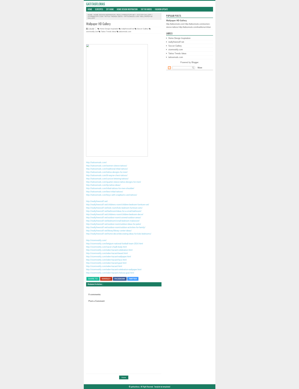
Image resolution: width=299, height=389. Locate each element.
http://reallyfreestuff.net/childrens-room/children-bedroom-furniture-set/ (117, 204)
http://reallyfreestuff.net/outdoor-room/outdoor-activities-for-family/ (115, 227)
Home (90, 9)
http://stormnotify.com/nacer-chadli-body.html (106, 247)
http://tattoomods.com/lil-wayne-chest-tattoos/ (107, 175)
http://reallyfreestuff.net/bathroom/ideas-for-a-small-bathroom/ (113, 211)
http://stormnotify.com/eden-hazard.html (104, 266)
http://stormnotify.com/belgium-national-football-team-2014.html (114, 243)
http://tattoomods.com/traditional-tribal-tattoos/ (107, 169)
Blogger (195, 62)
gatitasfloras (95, 3)
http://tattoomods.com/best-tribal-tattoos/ (104, 191)
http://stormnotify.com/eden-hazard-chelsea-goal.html (110, 273)
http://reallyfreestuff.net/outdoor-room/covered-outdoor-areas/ (113, 217)
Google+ (106, 279)
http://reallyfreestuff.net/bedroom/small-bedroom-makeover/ (113, 221)
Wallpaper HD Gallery (176, 20)
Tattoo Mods (146, 9)
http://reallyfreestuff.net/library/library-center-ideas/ (109, 230)
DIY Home (110, 9)
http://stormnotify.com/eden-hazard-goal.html (106, 263)
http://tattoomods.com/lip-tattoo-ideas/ (103, 185)
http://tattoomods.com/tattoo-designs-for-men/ (107, 172)
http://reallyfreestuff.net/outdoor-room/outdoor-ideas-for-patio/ (113, 224)
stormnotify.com (95, 16)
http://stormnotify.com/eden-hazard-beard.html (107, 253)
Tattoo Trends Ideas (113, 16)
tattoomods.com (131, 16)
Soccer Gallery (144, 15)
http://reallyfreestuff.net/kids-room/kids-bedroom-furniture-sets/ (114, 208)
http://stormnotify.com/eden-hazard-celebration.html (109, 250)
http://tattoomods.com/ (96, 162)
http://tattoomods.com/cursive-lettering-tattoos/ (107, 178)
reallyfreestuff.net (126, 15)
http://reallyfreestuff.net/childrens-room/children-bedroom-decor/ (114, 214)
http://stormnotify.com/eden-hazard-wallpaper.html (108, 256)
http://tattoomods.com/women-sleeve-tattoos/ (106, 166)
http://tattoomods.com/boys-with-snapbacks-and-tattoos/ (111, 195)
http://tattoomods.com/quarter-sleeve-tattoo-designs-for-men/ (113, 182)
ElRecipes (99, 9)
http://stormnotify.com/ (96, 240)
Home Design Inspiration (127, 9)
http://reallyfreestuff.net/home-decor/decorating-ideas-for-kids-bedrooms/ (118, 234)
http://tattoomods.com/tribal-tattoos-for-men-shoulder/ (110, 188)
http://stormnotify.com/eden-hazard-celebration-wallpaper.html (113, 269)
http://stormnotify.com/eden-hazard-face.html (106, 260)
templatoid (166, 386)
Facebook (119, 279)
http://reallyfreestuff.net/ (97, 201)
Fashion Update (161, 9)
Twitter (133, 279)
